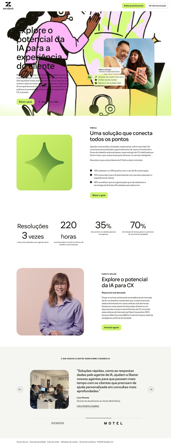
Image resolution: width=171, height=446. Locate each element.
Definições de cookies (69, 442)
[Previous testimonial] (20, 389)
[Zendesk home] (9, 5)
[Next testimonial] (150, 389)
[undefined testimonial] (57, 422)
